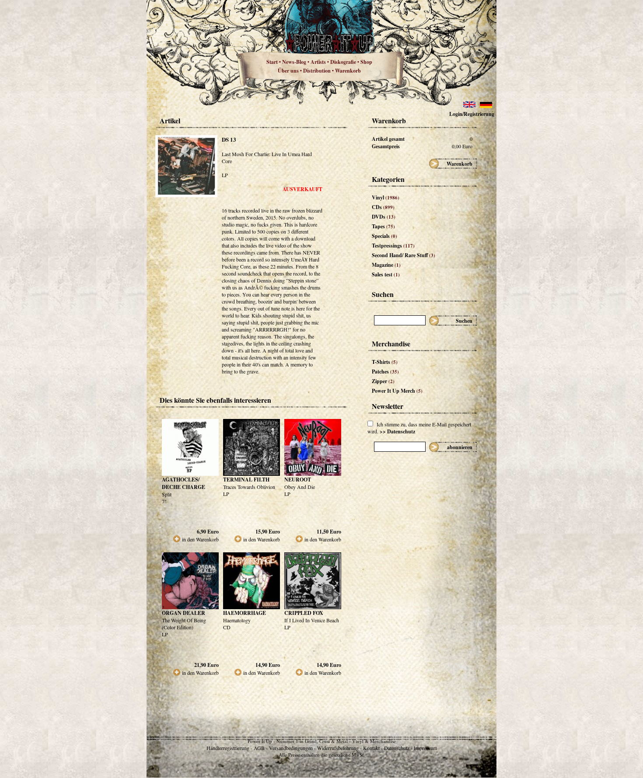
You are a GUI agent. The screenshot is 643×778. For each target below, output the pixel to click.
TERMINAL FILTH (246, 479)
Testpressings (393, 245)
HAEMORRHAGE (244, 613)
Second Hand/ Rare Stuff (403, 255)
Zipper (383, 381)
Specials (384, 236)
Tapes (383, 226)
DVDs (383, 216)
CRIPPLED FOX (303, 613)
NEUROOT (297, 479)
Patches (385, 371)
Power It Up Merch (397, 390)
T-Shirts (385, 362)
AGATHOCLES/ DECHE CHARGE (183, 483)
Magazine (386, 265)
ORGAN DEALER (183, 613)
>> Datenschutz (397, 431)
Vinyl (385, 197)
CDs (383, 207)
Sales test (386, 274)
